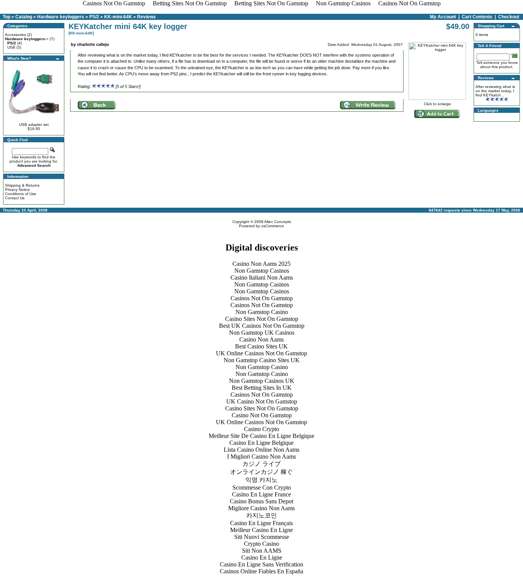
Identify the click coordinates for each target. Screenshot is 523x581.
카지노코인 (261, 515)
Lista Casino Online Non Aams (261, 449)
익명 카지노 (261, 480)
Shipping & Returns (22, 185)
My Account (443, 17)
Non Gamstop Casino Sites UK (262, 360)
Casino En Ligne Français (261, 523)
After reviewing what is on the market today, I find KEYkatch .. (495, 91)
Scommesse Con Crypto (261, 487)
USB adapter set (34, 124)
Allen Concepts (277, 222)
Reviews (146, 17)
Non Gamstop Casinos (261, 270)
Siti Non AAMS (261, 550)
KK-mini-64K (118, 17)
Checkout (508, 17)
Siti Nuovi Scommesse (261, 537)
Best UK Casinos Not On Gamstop (261, 325)
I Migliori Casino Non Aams (261, 456)
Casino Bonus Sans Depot (261, 501)
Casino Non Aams (261, 339)
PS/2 (94, 17)
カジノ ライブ (261, 464)
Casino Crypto (261, 429)
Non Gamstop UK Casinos (261, 332)
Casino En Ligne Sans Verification (261, 564)
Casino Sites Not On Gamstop (261, 319)
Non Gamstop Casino (261, 312)
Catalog (23, 17)
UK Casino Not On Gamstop (261, 401)
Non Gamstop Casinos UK (261, 381)
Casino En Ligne (261, 557)
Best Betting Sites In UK (262, 387)
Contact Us (15, 198)
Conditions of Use (20, 194)
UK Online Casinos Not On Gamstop (261, 353)
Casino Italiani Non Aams (261, 277)
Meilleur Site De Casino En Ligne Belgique (261, 436)
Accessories (15, 35)
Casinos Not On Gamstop (261, 298)
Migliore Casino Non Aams (261, 508)
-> (27, 39)
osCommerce (272, 226)
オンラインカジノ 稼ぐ (261, 472)
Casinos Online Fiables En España (261, 571)
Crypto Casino (261, 543)
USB (11, 47)
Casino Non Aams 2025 (261, 263)
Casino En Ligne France (261, 494)
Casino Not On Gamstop (262, 415)
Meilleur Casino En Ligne (261, 530)
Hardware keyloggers (60, 17)
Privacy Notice (17, 189)
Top (6, 17)
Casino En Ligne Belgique (261, 442)
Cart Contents (477, 17)
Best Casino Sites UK (261, 346)
